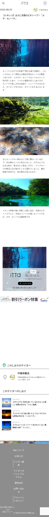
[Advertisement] (24, 332)
